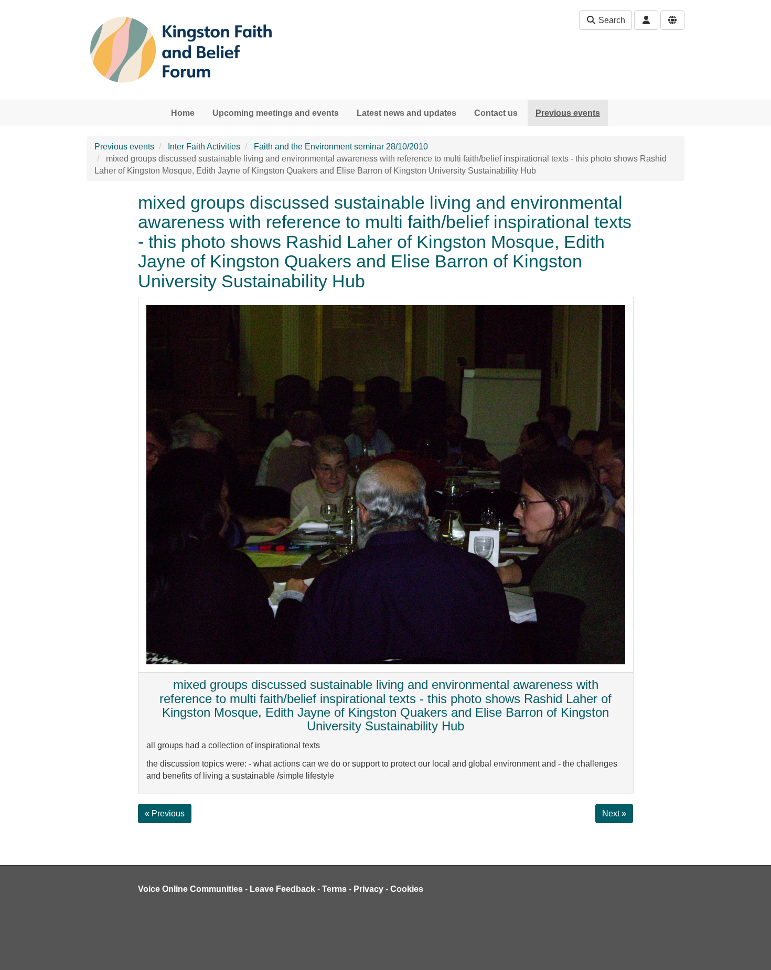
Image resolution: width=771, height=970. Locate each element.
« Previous (165, 813)
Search (610, 20)
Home (183, 113)
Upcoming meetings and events (275, 113)
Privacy (368, 889)
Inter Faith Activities (204, 146)
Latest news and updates (406, 113)
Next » (614, 813)
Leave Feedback (282, 889)
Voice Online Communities (190, 889)
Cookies (406, 889)
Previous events (568, 113)
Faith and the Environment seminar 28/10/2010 (341, 146)
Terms (334, 889)
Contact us (496, 113)
